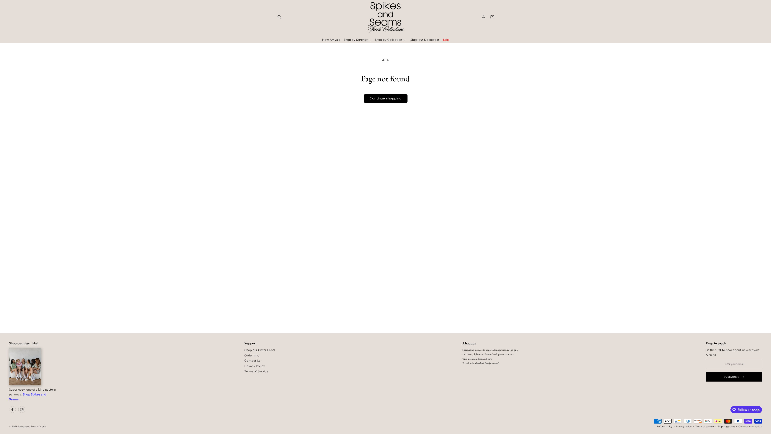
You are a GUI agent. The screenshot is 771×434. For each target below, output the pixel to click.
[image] (25, 366)
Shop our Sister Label (259, 350)
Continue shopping (386, 98)
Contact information (750, 426)
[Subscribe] (417, 160)
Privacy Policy (254, 366)
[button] (279, 17)
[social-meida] (12, 409)
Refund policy (664, 426)
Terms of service (704, 426)
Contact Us (252, 360)
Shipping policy (726, 426)
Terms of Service (256, 371)
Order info (251, 355)
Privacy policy (683, 426)
